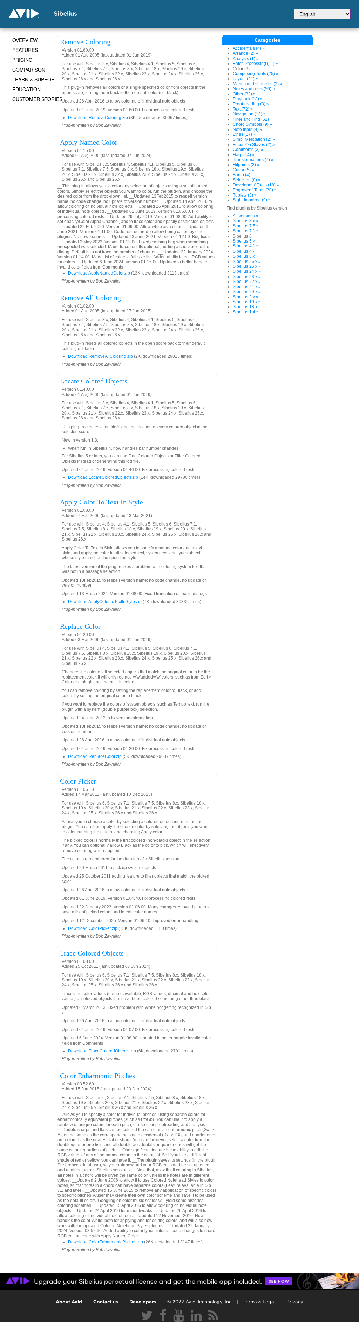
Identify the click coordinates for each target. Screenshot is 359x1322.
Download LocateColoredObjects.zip (103, 477)
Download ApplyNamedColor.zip (99, 273)
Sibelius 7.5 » (246, 226)
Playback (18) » (248, 99)
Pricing (22, 59)
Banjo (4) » (243, 174)
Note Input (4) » (247, 129)
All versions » (245, 215)
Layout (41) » (245, 78)
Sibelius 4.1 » (246, 246)
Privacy (294, 1302)
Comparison (28, 69)
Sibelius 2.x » (245, 297)
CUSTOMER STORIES (37, 99)
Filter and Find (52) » (252, 119)
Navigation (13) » (249, 114)
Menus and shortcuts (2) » (257, 83)
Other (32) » (244, 94)
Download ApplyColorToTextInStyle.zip (105, 601)
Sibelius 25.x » (247, 266)
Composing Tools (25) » (255, 73)
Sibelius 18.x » (247, 306)
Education (26, 89)
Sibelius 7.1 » (246, 231)
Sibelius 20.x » (247, 291)
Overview (25, 40)
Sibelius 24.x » (247, 271)
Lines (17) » (244, 134)
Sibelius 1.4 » (246, 312)
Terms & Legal (259, 1302)
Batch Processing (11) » (255, 63)
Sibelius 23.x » (247, 276)
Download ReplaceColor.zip (95, 756)
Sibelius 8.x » (245, 220)
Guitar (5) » (243, 169)
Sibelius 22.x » (247, 281)
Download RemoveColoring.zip (98, 117)
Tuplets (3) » (245, 195)
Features (25, 49)
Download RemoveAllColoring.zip (100, 356)
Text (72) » (243, 109)
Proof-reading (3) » (251, 103)
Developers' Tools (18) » (256, 185)
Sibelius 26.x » (247, 261)
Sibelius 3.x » (245, 256)
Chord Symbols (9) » (252, 124)
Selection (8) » (246, 180)
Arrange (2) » (245, 53)
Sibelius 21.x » (247, 286)
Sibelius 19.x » (247, 301)
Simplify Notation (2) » (254, 139)
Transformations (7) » (253, 159)
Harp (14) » (244, 154)
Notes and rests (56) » (254, 88)
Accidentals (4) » (249, 48)
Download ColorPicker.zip (92, 928)
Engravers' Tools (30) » (255, 189)
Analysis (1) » (246, 58)
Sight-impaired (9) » (252, 200)
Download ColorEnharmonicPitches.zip (105, 1242)
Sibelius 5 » (244, 241)
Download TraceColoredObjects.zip (102, 1051)
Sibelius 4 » (244, 251)
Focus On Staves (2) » (254, 144)
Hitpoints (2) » (246, 164)
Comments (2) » (248, 149)
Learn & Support (35, 79)
